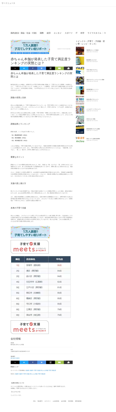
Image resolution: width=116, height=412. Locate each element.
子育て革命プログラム (92, 69)
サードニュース (8, 3)
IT (76, 33)
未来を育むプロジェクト (92, 99)
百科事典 (70, 401)
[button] (13, 33)
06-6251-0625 (15, 358)
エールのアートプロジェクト (93, 109)
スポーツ (69, 33)
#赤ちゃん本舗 (35, 53)
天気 (34, 401)
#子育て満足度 (44, 53)
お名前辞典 (56, 401)
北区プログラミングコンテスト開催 (95, 79)
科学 (82, 33)
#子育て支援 (26, 53)
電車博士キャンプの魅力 (92, 50)
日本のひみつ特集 (90, 119)
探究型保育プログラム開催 (93, 128)
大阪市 (31, 370)
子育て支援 (37, 370)
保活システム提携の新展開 (93, 138)
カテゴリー (48, 401)
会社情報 (63, 401)
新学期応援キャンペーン (92, 89)
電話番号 (40, 401)
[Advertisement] (58, 19)
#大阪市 (19, 53)
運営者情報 (78, 401)
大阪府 (27, 370)
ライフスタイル (94, 33)
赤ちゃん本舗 (44, 370)
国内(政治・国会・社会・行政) (24, 33)
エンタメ (58, 33)
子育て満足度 (52, 370)
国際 (42, 33)
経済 (49, 33)
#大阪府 (13, 53)
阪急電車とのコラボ (91, 60)
